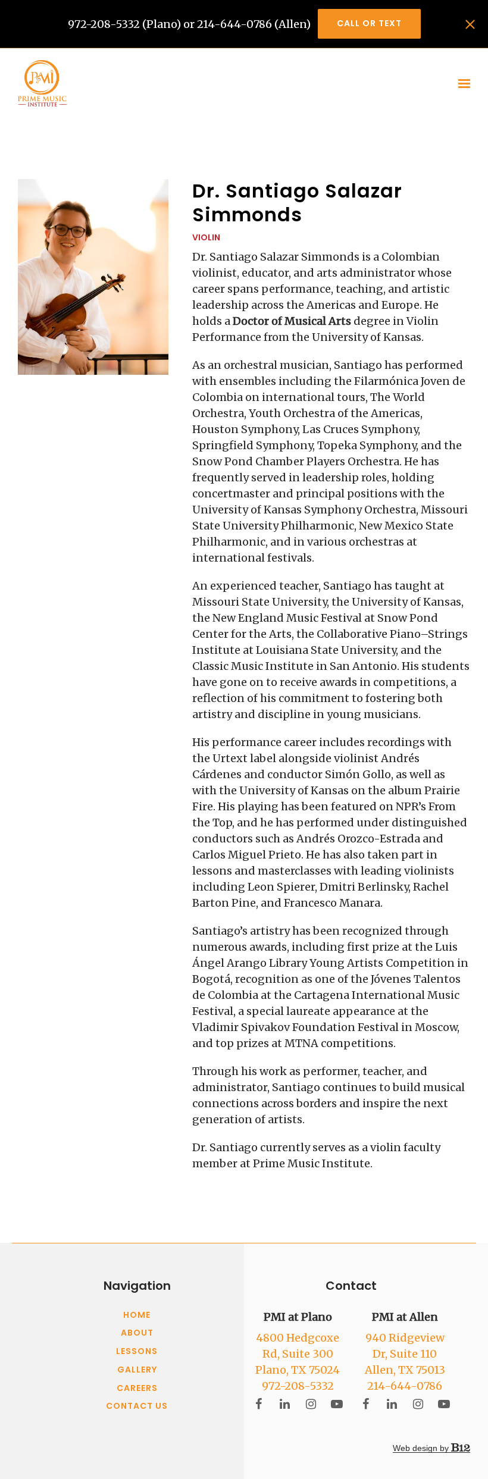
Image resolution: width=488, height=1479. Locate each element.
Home (137, 1315)
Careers (137, 1388)
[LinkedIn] (284, 1404)
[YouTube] (337, 1404)
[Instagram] (311, 1404)
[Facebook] (258, 1404)
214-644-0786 (404, 1386)
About (137, 1333)
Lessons (137, 1351)
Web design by (422, 1448)
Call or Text (369, 23)
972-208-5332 (298, 1386)
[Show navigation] (461, 84)
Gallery (137, 1370)
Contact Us (137, 1406)
